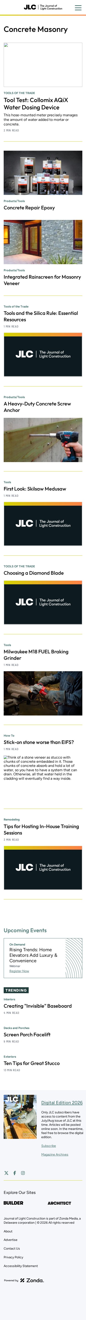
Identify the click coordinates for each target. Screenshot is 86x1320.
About (8, 1231)
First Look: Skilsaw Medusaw (35, 488)
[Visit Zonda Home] (24, 1280)
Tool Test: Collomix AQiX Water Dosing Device (36, 103)
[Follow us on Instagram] (23, 1173)
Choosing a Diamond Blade (34, 573)
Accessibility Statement (21, 1266)
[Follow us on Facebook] (14, 1173)
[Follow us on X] (6, 1173)
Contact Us (12, 1249)
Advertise (10, 1240)
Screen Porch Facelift (27, 1034)
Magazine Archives (54, 1154)
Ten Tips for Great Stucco (32, 1063)
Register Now (19, 971)
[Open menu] (78, 7)
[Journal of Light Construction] (43, 7)
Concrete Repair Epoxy (29, 207)
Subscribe (48, 1146)
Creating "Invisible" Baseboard (38, 1006)
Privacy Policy (13, 1257)
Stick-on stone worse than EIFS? (39, 742)
